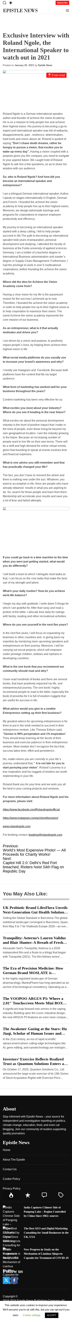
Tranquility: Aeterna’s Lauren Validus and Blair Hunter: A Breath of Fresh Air (34, 942)
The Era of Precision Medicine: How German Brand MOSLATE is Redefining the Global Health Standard (35, 972)
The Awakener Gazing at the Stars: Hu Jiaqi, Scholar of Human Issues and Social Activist (35, 1033)
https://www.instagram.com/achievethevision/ (30, 817)
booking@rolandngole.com (45, 834)
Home (6, 1149)
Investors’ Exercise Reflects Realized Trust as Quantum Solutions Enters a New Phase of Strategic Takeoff (33, 1063)
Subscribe (62, 3)
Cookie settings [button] (32, 1315)
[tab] (11, 1195)
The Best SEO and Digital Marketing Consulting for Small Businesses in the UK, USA (46, 1232)
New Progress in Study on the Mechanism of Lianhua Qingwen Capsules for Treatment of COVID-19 (46, 1253)
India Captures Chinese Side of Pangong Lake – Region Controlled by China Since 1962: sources (45, 1211)
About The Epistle (14, 1159)
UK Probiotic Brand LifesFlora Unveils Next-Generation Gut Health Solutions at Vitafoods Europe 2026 (35, 912)
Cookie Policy (11, 1178)
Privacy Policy (11, 1188)
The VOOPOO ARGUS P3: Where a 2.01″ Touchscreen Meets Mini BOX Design (33, 1003)
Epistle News (45, 65)
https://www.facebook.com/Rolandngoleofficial (31, 809)
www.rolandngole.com (16, 826)
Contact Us (10, 1169)
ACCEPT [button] (51, 1315)
